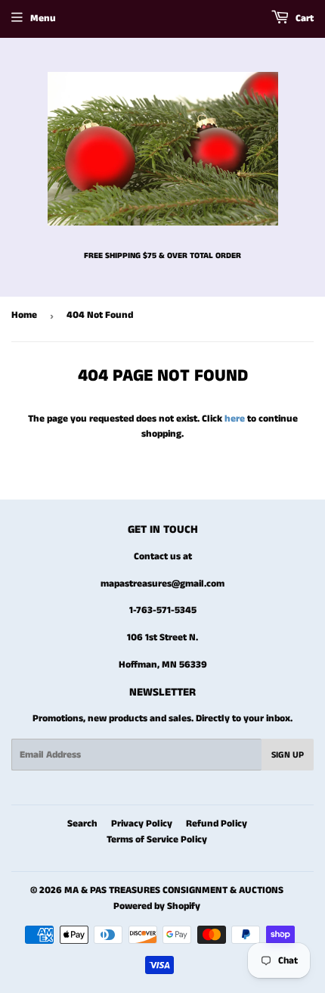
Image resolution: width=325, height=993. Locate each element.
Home (24, 315)
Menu (43, 18)
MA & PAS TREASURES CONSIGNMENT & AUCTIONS (173, 890)
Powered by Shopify (156, 906)
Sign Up (287, 755)
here (234, 419)
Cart (303, 18)
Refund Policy (216, 824)
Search (82, 824)
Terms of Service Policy (157, 840)
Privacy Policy (141, 824)
